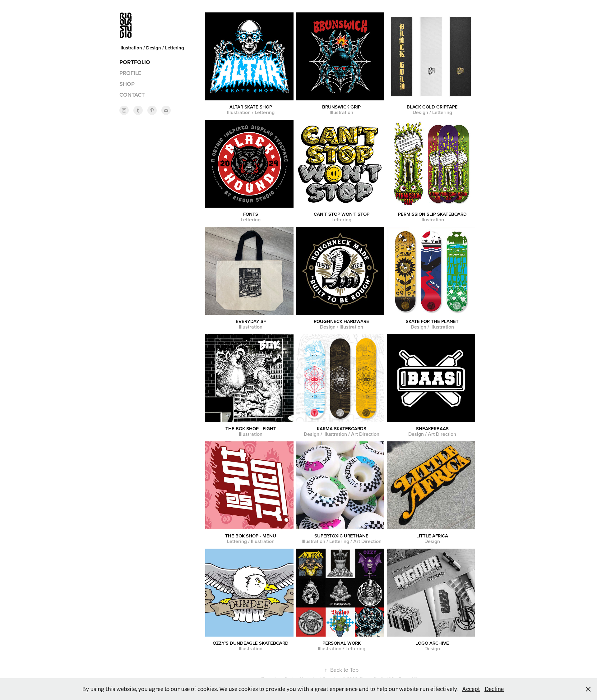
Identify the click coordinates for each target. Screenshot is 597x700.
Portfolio (134, 62)
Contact (132, 95)
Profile (130, 73)
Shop (127, 84)
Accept (471, 689)
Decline (494, 689)
